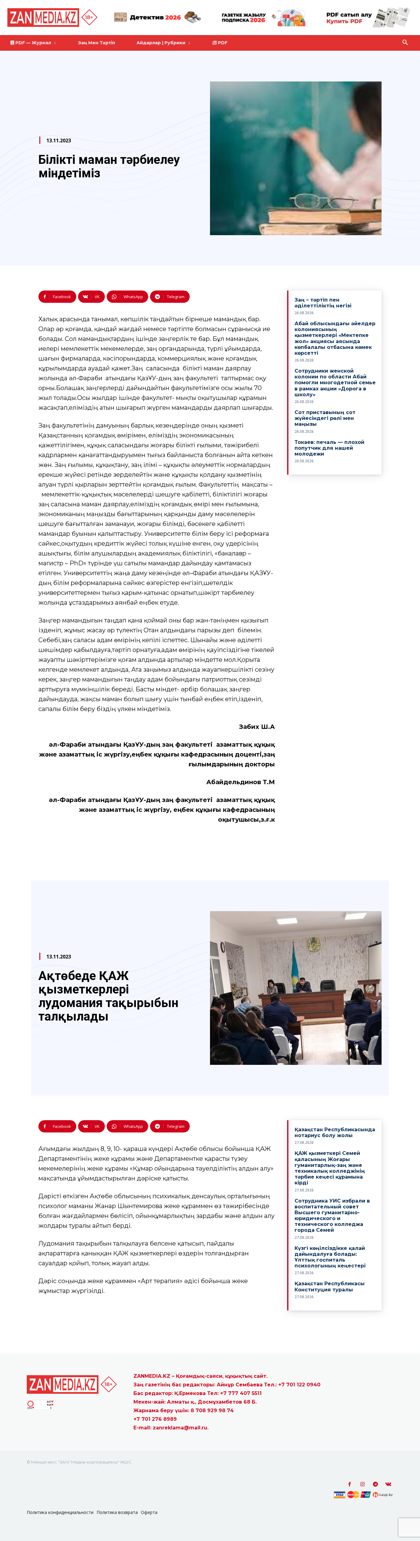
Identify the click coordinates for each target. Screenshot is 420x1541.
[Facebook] (350, 1484)
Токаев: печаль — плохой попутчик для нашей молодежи (329, 448)
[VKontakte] (388, 1484)
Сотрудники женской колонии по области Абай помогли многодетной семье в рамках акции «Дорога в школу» (335, 382)
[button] (405, 42)
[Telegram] (375, 1484)
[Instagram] (362, 1484)
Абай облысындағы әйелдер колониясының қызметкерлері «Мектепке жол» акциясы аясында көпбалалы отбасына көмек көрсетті (335, 338)
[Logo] (53, 17)
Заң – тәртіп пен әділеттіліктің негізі (323, 303)
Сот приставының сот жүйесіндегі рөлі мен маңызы (325, 418)
